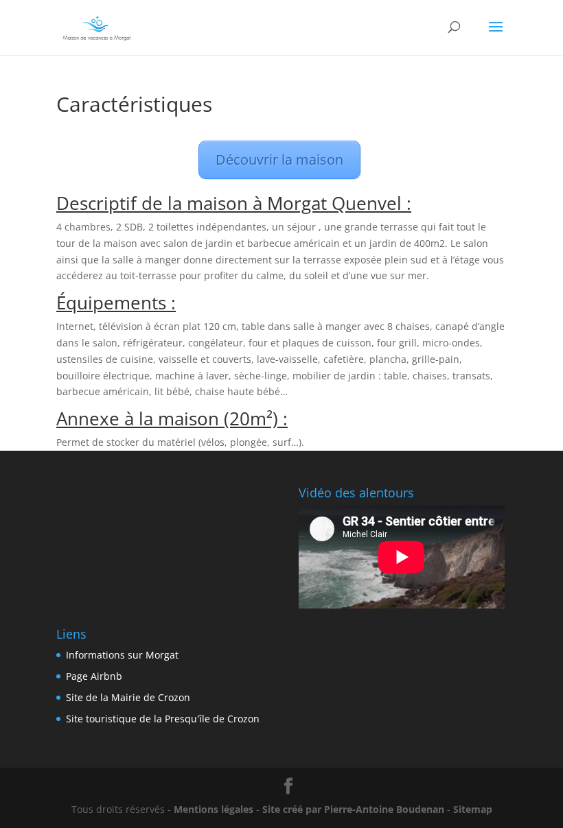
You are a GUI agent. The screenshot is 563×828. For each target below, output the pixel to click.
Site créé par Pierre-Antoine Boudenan (353, 809)
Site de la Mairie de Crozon (128, 697)
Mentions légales (213, 809)
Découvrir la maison (279, 159)
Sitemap (472, 809)
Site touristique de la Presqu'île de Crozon (163, 718)
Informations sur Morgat (122, 654)
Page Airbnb (94, 676)
